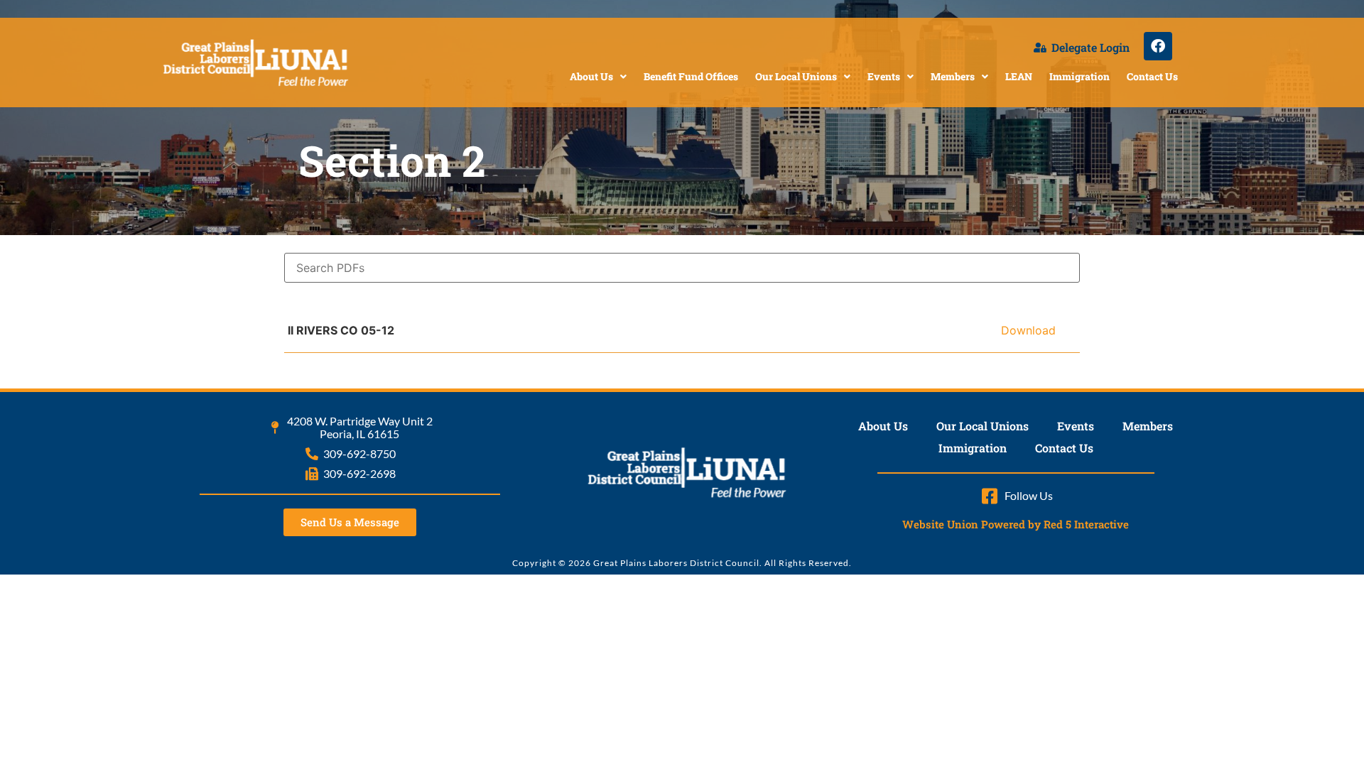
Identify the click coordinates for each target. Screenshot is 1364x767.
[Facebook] (1158, 46)
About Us (591, 76)
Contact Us (1152, 76)
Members (953, 76)
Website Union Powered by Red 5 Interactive (1015, 524)
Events (883, 76)
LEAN (1018, 76)
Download (1028, 330)
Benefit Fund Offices (691, 76)
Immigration (1079, 76)
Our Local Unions (796, 76)
